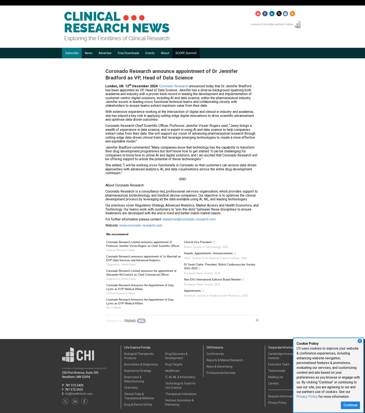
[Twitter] (279, 12)
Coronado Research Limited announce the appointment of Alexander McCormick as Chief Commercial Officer (141, 272)
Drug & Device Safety (138, 404)
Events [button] (150, 53)
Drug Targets (173, 364)
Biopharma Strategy (137, 370)
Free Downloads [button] (128, 53)
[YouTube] (258, 12)
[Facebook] (265, 12)
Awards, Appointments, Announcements (208, 253)
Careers (273, 383)
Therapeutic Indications (180, 394)
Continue (350, 405)
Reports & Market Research (225, 360)
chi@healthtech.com (79, 393)
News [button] (88, 53)
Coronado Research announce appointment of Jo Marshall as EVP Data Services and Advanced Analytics (143, 258)
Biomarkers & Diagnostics (141, 364)
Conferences (215, 354)
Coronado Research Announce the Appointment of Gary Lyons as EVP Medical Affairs (140, 287)
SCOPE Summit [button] (186, 53)
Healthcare (172, 370)
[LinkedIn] (272, 12)
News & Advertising (219, 366)
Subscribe (72, 53)
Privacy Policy (307, 397)
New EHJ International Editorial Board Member (212, 279)
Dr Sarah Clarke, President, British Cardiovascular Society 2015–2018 (219, 266)
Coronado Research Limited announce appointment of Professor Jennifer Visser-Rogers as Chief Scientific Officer (142, 244)
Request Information (282, 396)
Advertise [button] (105, 53)
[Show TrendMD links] (257, 320)
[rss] (292, 12)
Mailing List (275, 377)
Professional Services (221, 373)
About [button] (165, 53)
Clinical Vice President (198, 242)
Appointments (192, 290)
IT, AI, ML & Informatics (180, 377)
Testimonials (276, 370)
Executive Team (279, 364)
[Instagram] (286, 12)
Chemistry (131, 387)
